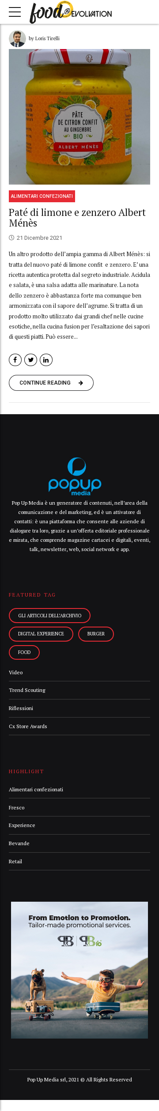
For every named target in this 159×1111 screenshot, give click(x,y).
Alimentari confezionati (42, 196)
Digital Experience (41, 634)
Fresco (16, 807)
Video (16, 672)
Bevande (19, 843)
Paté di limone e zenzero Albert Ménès (77, 218)
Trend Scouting (27, 690)
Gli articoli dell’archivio (49, 615)
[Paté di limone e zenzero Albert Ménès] (79, 117)
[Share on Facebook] (15, 360)
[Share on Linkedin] (46, 360)
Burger (96, 634)
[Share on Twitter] (30, 360)
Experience (22, 825)
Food (24, 652)
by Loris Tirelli (44, 38)
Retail (15, 861)
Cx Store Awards (28, 726)
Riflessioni (21, 708)
